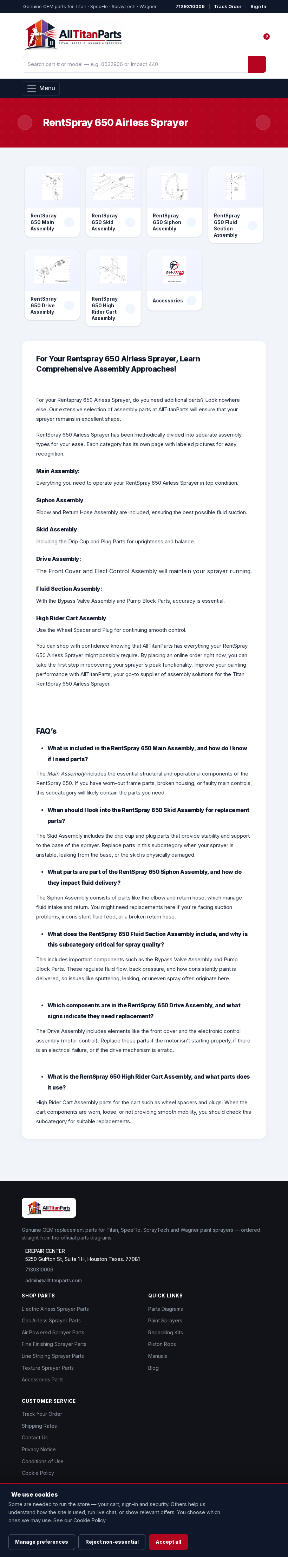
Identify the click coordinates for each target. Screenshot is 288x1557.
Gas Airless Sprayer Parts (51, 1320)
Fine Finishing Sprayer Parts (54, 1344)
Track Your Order (42, 1414)
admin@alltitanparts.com (53, 1280)
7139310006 (190, 6)
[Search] (257, 64)
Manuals (157, 1356)
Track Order (227, 6)
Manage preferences (41, 1542)
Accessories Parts (43, 1379)
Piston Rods (162, 1344)
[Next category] (263, 122)
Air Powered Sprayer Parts (53, 1332)
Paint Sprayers (165, 1320)
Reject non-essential (112, 1542)
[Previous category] (25, 122)
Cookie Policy (38, 1473)
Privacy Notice (39, 1449)
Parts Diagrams (165, 1309)
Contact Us (35, 1437)
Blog (153, 1368)
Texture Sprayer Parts (48, 1368)
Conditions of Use (43, 1461)
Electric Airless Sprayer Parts (55, 1309)
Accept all (168, 1542)
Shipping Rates (39, 1426)
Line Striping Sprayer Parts (53, 1356)
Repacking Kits (165, 1332)
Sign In (258, 6)
